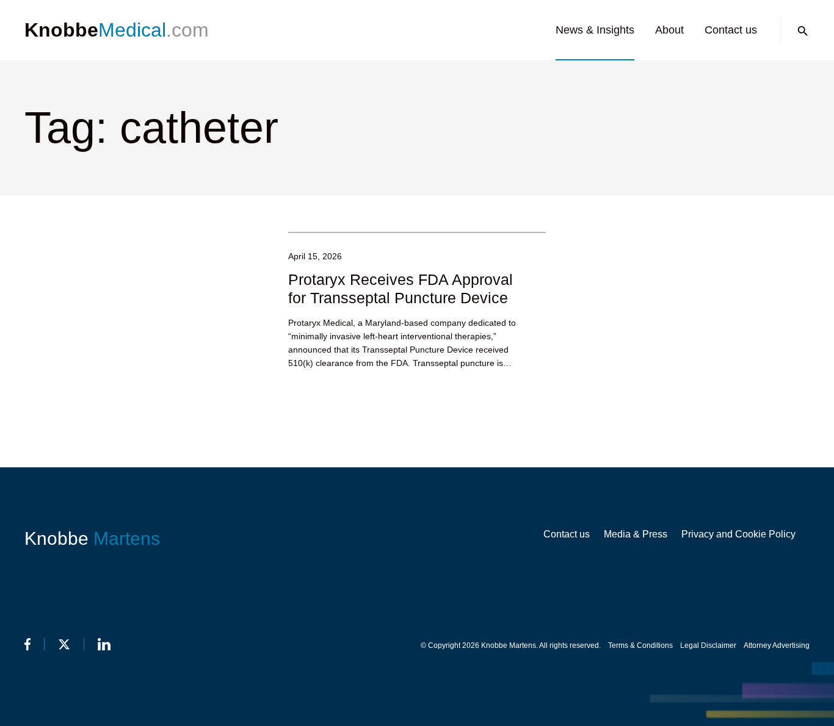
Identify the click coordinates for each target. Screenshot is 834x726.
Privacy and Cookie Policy (738, 534)
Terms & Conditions (640, 645)
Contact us (731, 30)
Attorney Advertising (777, 645)
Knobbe (92, 538)
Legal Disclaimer (708, 645)
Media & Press (635, 534)
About (669, 30)
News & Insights (595, 30)
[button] (802, 31)
